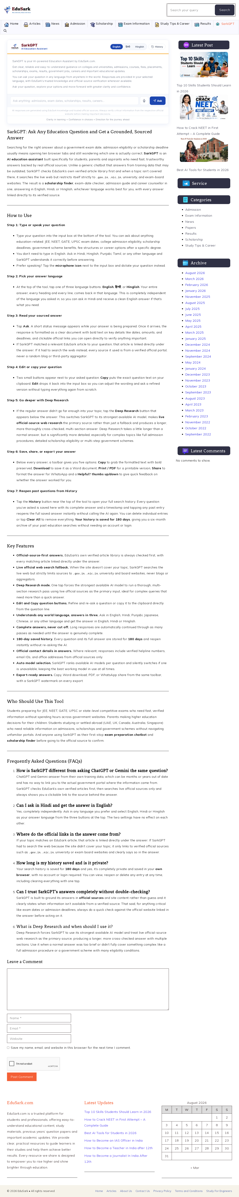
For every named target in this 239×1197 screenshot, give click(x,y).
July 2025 (192, 309)
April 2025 (193, 327)
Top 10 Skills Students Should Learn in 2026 (117, 1112)
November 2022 (197, 422)
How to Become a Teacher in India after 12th (118, 1148)
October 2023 (195, 386)
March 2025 (194, 332)
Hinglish (139, 46)
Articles (35, 23)
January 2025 (195, 339)
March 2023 (194, 410)
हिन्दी (128, 46)
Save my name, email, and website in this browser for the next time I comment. (71, 1048)
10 (167, 1133)
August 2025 (195, 303)
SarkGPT (227, 24)
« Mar (195, 1168)
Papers (190, 228)
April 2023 (193, 404)
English (117, 46)
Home (14, 23)
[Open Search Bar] (5, 30)
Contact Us (143, 1191)
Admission (77, 23)
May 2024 (193, 362)
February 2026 (196, 285)
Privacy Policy (162, 1191)
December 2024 (197, 345)
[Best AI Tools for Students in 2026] (204, 150)
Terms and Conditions (189, 1191)
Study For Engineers (219, 1191)
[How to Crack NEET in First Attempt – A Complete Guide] (204, 108)
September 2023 (198, 392)
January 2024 (195, 368)
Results (205, 23)
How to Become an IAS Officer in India (113, 1140)
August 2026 (195, 273)
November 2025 (197, 297)
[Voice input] (144, 101)
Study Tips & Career (174, 23)
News (54, 23)
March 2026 (194, 279)
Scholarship (104, 23)
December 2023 (197, 374)
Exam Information (136, 23)
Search (224, 10)
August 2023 (195, 398)
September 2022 (198, 434)
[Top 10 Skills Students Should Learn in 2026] (204, 65)
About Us (126, 1191)
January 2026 (195, 291)
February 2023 (196, 416)
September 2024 (198, 356)
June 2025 (193, 315)
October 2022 (195, 428)
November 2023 (197, 380)
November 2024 (197, 350)
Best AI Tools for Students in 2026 (203, 170)
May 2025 (193, 321)
